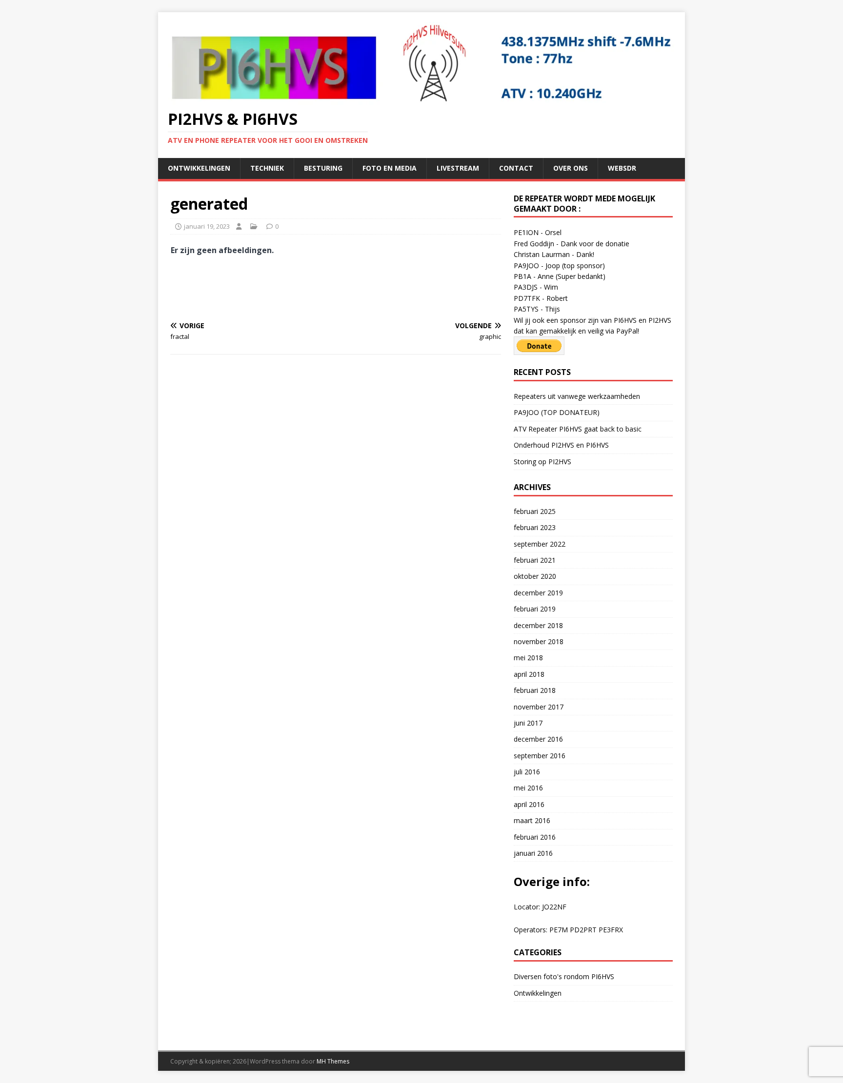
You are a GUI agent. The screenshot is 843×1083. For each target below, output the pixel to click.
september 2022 (539, 544)
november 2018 (538, 641)
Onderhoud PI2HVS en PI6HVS (561, 445)
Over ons (570, 168)
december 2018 (538, 625)
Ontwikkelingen (199, 168)
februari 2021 (535, 560)
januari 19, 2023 (207, 226)
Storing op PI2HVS (542, 461)
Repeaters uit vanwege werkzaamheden (577, 396)
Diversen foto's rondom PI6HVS (564, 976)
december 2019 (538, 592)
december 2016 (538, 739)
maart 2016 (532, 820)
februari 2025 (535, 511)
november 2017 (538, 706)
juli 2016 (527, 771)
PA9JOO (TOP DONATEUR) (557, 412)
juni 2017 (528, 723)
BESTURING (323, 168)
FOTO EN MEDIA (389, 168)
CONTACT (516, 168)
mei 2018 (528, 657)
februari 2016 (535, 837)
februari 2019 (535, 608)
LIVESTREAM (458, 168)
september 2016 (539, 755)
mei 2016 (528, 787)
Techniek (267, 168)
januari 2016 (533, 853)
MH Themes (333, 1061)
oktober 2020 (535, 576)
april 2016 (529, 804)
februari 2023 (535, 527)
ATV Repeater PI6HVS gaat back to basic (578, 428)
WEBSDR (622, 168)
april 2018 (529, 674)
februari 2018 (535, 690)
